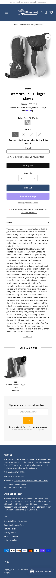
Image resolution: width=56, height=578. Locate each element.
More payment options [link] (28, 202)
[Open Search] (42, 12)
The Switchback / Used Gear (16, 521)
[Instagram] (8, 562)
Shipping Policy (10, 540)
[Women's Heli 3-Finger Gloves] (15, 367)
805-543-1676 (14, 2)
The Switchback (41, 2)
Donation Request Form (14, 525)
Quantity (28, 173)
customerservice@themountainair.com (31, 480)
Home (16, 24)
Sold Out (28, 188)
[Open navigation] (6, 12)
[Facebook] (5, 562)
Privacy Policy (9, 532)
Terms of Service (11, 536)
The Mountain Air (27, 569)
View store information (29, 213)
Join (28, 420)
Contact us (27, 336)
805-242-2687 (19, 476)
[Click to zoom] (48, 37)
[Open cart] (50, 12)
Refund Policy (10, 529)
